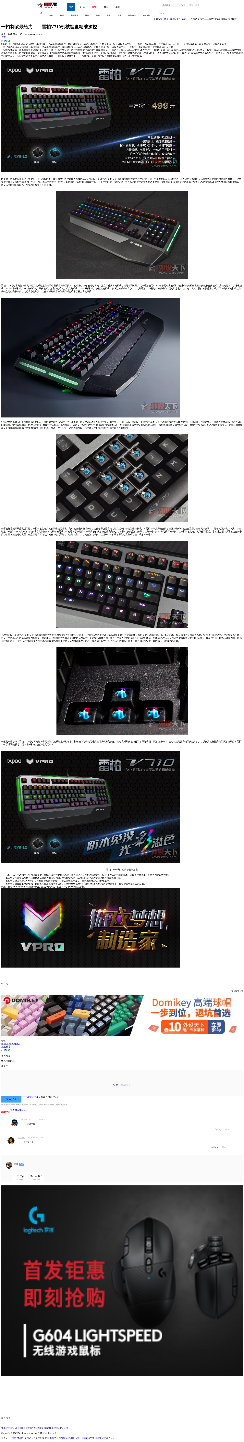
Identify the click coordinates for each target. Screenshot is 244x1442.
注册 (197, 5)
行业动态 (181, 19)
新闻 (51, 15)
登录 (191, 5)
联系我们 (25, 1428)
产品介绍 (15, 1428)
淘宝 (106, 7)
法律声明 (55, 1428)
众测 (117, 7)
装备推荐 (74, 15)
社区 (82, 7)
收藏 (3, 1046)
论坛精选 (132, 15)
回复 (227, 1129)
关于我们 (5, 1428)
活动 (119, 15)
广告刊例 (35, 1428)
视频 (87, 15)
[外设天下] (47, 8)
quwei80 (21, 1138)
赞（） (5, 984)
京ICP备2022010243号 (23, 1438)
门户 (71, 7)
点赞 (216, 1129)
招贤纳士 (65, 1428)
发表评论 (11, 1099)
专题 (108, 15)
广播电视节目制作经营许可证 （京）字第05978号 (69, 1438)
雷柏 (3, 1043)
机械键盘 (15, 1043)
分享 (3, 37)
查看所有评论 (18, 1110)
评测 (62, 15)
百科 (98, 15)
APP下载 (146, 15)
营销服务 (45, 1428)
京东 (94, 7)
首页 (166, 19)
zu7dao (24, 1120)
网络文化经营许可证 (105, 1438)
